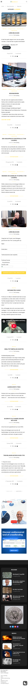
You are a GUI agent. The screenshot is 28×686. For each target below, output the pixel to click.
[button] (25, 683)
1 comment (18, 278)
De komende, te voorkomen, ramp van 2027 (18, 645)
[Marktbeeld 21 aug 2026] (7, 575)
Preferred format (5, 260)
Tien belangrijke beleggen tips (14, 455)
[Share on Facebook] (12, 56)
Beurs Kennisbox (10, 6)
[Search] (26, 2)
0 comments (18, 125)
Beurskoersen (14, 93)
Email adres (4, 249)
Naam (2, 244)
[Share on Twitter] (14, 56)
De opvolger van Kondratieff (16, 660)
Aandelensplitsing (14, 387)
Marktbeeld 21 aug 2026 (18, 574)
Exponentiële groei (14, 290)
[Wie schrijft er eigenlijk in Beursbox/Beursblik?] (7, 583)
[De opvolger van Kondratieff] (7, 661)
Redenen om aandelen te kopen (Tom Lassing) (14, 177)
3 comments (19, 481)
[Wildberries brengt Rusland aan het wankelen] (7, 639)
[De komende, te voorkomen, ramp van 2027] (7, 646)
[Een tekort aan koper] (7, 590)
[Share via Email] (17, 56)
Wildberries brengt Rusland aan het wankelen (19, 637)
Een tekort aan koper (18, 589)
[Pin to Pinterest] (15, 56)
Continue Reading (14, 156)
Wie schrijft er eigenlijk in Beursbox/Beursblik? (19, 581)
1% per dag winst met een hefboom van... (19, 652)
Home (2, 6)
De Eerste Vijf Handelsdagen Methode (14, 419)
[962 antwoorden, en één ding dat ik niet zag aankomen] (7, 598)
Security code (4, 265)
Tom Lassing (16, 35)
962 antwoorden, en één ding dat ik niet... (18, 596)
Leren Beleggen (14, 33)
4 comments (18, 201)
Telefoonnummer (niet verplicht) (9, 255)
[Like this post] (10, 56)
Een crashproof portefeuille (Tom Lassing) (14, 139)
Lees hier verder (6, 120)
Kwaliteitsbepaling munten (14, 349)
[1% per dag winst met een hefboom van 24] (7, 654)
